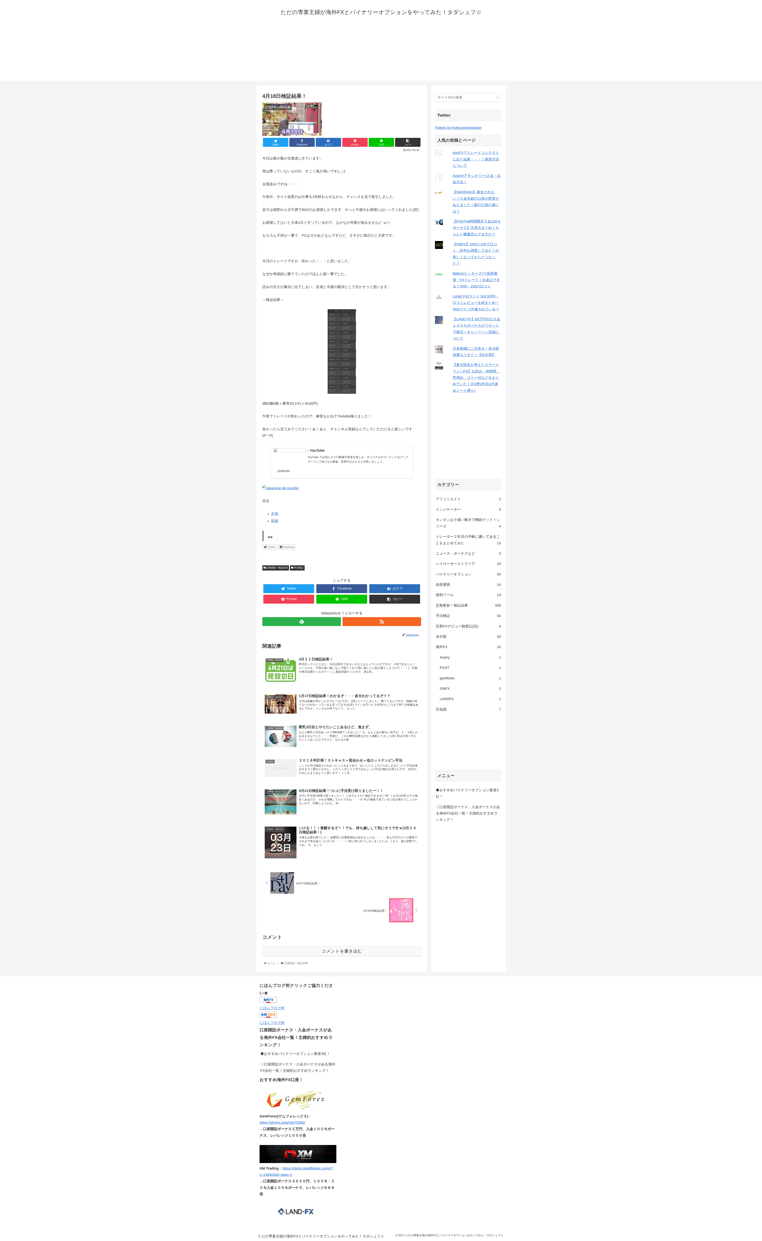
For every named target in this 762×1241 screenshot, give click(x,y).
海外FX (468, 647)
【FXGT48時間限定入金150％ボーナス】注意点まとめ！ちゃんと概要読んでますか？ (477, 227)
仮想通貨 (468, 585)
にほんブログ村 (272, 1008)
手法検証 (298, 567)
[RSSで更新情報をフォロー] (382, 621)
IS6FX (470, 689)
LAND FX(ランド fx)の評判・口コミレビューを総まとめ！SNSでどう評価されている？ (476, 302)
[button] (497, 97)
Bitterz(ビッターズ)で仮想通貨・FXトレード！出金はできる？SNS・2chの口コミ (476, 280)
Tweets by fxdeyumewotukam (458, 128)
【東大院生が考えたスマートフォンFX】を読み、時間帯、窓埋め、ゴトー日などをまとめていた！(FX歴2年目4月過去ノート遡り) (476, 378)
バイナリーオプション (468, 574)
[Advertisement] (381, 53)
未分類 (468, 637)
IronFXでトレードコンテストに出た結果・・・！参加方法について (476, 159)
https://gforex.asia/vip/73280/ (282, 1123)
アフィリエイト (468, 499)
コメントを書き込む (341, 951)
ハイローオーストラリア (468, 564)
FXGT (470, 668)
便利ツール (468, 595)
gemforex (470, 678)
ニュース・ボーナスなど (468, 553)
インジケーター (468, 509)
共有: (275, 514)
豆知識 (468, 709)
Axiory (470, 657)
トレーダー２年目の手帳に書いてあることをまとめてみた (468, 540)
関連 (274, 521)
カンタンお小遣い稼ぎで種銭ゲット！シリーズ (468, 523)
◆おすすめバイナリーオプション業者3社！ (467, 793)
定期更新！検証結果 (277, 567)
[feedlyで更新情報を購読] (301, 621)
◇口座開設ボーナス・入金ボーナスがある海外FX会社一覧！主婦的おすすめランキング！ (468, 813)
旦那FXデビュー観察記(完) (468, 626)
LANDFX (470, 699)
